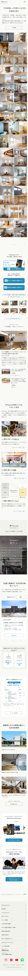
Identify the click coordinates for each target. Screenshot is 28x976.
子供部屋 (14, 27)
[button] (7, 640)
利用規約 (17, 964)
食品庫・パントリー (7, 32)
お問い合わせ (5, 964)
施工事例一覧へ (14, 804)
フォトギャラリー (18, 894)
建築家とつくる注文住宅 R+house (8, 894)
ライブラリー (19, 32)
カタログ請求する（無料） (14, 840)
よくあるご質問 (12, 964)
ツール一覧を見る (14, 713)
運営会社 (22, 964)
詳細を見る (14, 635)
